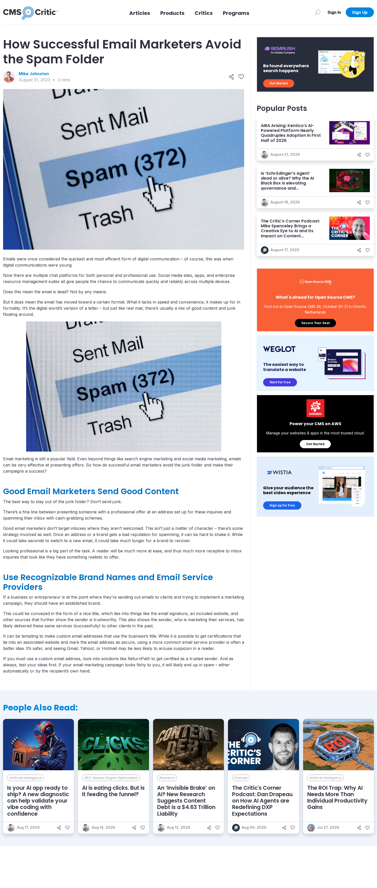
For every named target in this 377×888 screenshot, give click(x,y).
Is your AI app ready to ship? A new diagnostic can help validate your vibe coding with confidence (38, 800)
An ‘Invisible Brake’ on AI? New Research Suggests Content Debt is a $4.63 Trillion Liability (186, 800)
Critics (204, 13)
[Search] (318, 12)
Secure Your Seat (315, 323)
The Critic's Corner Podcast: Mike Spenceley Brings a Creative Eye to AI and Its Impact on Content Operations (290, 231)
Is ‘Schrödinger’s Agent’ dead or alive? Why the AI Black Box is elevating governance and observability (287, 183)
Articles (139, 13)
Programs (236, 13)
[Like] (241, 77)
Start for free (280, 382)
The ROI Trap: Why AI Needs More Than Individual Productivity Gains (337, 797)
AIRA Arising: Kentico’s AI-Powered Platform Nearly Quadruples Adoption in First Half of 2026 (291, 133)
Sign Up (360, 12)
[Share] (231, 77)
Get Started (279, 83)
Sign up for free (282, 505)
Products (172, 13)
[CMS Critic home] (30, 12)
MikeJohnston (34, 73)
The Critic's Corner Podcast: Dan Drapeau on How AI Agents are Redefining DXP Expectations (262, 800)
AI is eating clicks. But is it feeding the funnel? (113, 791)
